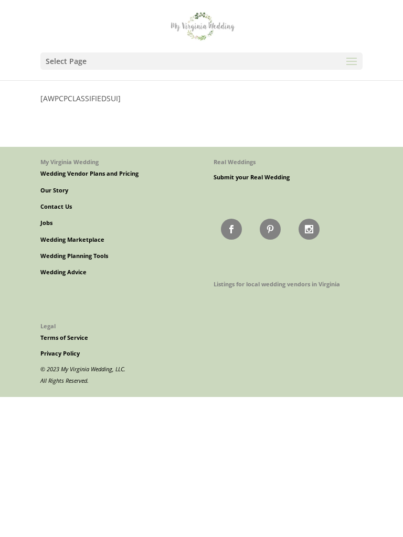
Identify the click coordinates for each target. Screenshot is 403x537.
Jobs (46, 223)
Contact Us (56, 206)
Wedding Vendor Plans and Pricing (89, 173)
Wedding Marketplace (72, 239)
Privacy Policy (60, 353)
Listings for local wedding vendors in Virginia (277, 284)
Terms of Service (64, 337)
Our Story (54, 190)
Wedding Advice (63, 272)
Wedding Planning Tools (74, 256)
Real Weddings (235, 162)
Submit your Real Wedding (252, 177)
